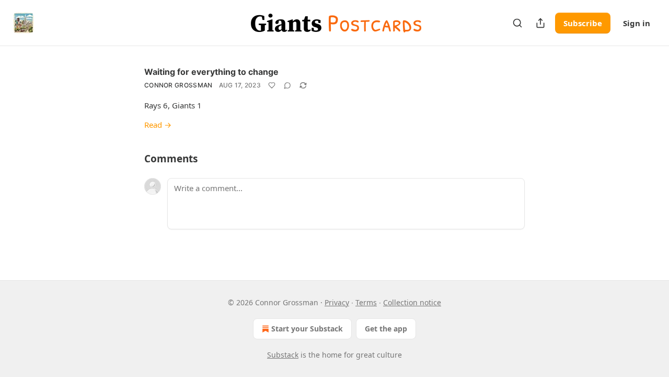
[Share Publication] (540, 23)
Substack (282, 355)
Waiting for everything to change (211, 71)
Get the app (386, 329)
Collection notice (412, 302)
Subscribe (582, 23)
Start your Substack (307, 329)
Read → (157, 124)
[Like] (272, 85)
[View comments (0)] (287, 85)
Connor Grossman (178, 85)
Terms (366, 302)
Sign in (636, 23)
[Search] (517, 23)
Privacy (337, 302)
